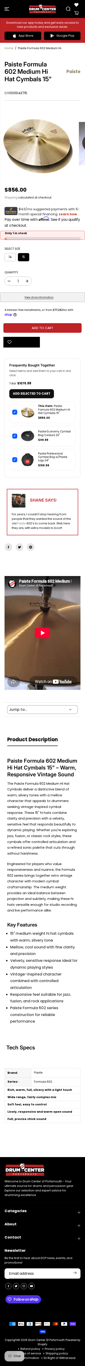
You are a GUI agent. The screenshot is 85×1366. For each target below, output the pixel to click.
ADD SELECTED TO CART (31, 393)
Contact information (24, 1358)
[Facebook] (8, 547)
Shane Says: (43, 500)
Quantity (11, 272)
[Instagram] (24, 1286)
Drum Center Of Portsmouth (46, 1340)
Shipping (11, 197)
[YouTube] (31, 1286)
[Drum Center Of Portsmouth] (42, 9)
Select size (12, 249)
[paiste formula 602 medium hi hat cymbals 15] (38, 143)
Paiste (21, 523)
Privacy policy (55, 1349)
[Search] (68, 9)
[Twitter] (19, 547)
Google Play (65, 35)
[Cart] (76, 13)
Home (9, 48)
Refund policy (30, 1349)
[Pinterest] (30, 547)
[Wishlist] (76, 5)
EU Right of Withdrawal (59, 1358)
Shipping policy (57, 1353)
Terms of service (29, 1353)
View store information (38, 297)
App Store (26, 35)
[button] (7, 9)
